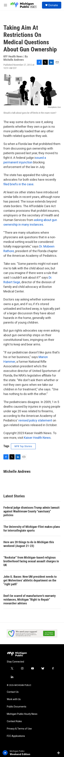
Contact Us (13, 692)
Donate (53, 5)
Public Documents (16, 706)
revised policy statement (35, 420)
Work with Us (14, 699)
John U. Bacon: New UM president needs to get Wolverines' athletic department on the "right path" (30, 580)
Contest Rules (14, 721)
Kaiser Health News (37, 437)
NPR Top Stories (23, 446)
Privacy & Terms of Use (19, 728)
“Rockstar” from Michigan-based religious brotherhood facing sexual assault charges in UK (31, 561)
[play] (5, 752)
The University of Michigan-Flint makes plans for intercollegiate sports (31, 528)
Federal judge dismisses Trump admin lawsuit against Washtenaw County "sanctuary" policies (31, 511)
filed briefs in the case (18, 184)
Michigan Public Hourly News (22, 714)
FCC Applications (16, 736)
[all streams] (59, 752)
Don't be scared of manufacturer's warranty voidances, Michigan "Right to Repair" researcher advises (29, 599)
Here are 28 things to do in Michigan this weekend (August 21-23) (28, 544)
